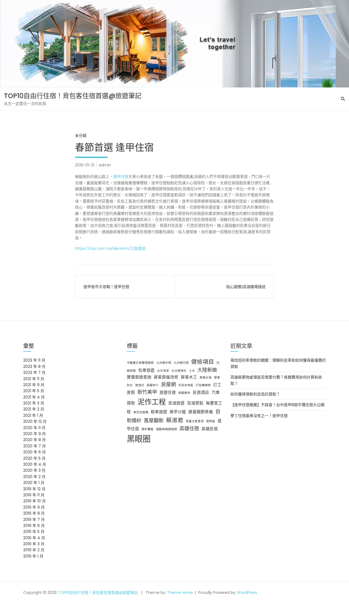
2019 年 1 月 (33, 556)
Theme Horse (180, 592)
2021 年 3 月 (33, 403)
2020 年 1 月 (33, 482)
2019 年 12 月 (34, 489)
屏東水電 (206, 378)
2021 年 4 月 (34, 397)
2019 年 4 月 (34, 538)
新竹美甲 (147, 392)
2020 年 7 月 (34, 446)
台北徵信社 (179, 371)
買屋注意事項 (195, 421)
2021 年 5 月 (33, 391)
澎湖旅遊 (176, 403)
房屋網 (168, 384)
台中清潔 (163, 371)
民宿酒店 (201, 392)
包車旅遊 (146, 370)
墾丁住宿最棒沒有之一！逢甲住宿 (259, 415)
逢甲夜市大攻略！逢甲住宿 (106, 286)
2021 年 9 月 (33, 385)
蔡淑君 (174, 420)
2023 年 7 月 (34, 372)
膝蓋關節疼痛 (200, 412)
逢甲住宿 (120, 176)
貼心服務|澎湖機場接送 (246, 286)
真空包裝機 (140, 412)
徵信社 (139, 385)
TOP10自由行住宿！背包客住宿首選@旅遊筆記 (73, 95)
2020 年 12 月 (35, 421)
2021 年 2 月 (33, 409)
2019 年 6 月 (34, 525)
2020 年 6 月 (34, 452)
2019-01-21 (84, 165)
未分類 (80, 135)
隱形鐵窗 (148, 429)
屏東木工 (189, 377)
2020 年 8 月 (34, 439)
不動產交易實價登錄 (140, 363)
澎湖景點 (195, 403)
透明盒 (210, 421)
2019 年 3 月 (33, 544)
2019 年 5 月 (33, 531)
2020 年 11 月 (34, 427)
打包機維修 (203, 385)
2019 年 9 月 (34, 507)
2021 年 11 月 (33, 379)
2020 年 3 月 (34, 470)
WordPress (247, 592)
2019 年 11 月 (33, 495)
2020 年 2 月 (34, 476)
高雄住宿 (189, 428)
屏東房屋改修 (166, 377)
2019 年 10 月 (34, 501)
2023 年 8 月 (34, 366)
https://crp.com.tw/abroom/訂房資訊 (110, 248)
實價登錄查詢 (139, 377)
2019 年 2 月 (33, 550)
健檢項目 (202, 362)
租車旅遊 (159, 412)
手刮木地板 (185, 385)
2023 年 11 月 (34, 360)
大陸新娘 (207, 369)
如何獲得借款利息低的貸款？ (255, 394)
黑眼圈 (139, 438)
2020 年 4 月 (34, 464)
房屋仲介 (153, 385)
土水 (192, 371)
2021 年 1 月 (33, 415)
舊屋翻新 (154, 420)
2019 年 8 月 (34, 513)
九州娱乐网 (181, 363)
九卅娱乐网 (163, 363)
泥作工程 (151, 402)
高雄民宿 (209, 429)
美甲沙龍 (178, 412)
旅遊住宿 (168, 392)
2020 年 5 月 (34, 458)
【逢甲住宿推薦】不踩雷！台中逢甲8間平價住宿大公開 (277, 404)
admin (105, 165)
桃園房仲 (184, 393)
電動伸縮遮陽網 (166, 429)
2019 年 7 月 (34, 519)
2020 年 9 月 (34, 433)
